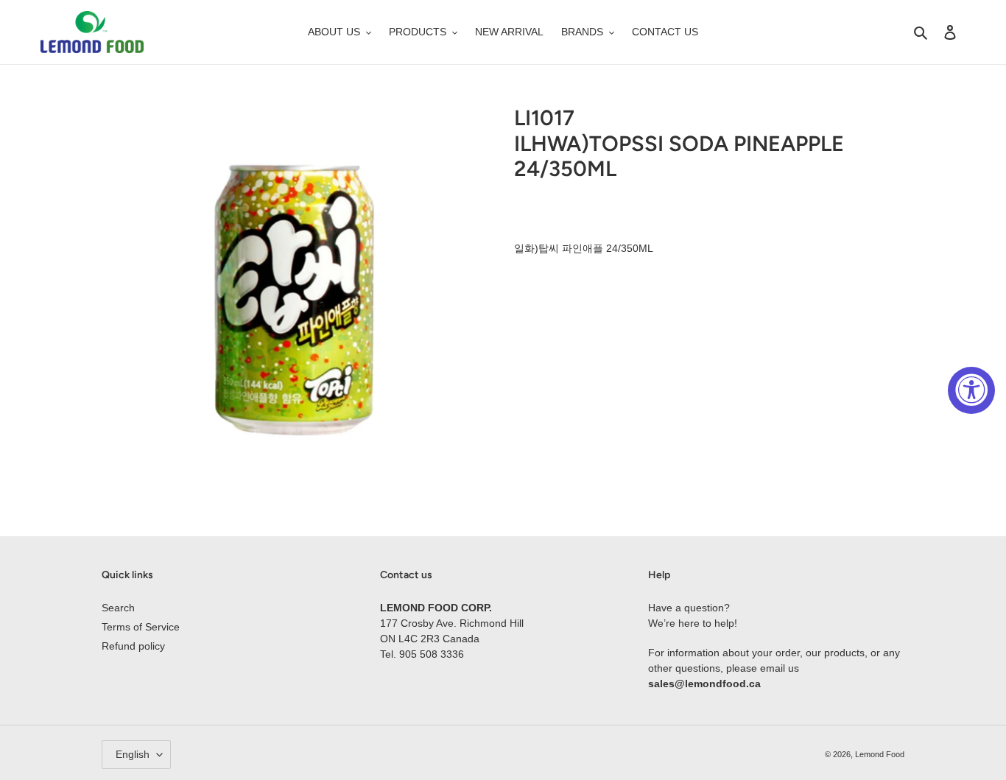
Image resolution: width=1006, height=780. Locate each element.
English (133, 754)
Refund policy (133, 646)
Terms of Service (141, 627)
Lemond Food (879, 754)
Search (118, 608)
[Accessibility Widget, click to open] (971, 390)
